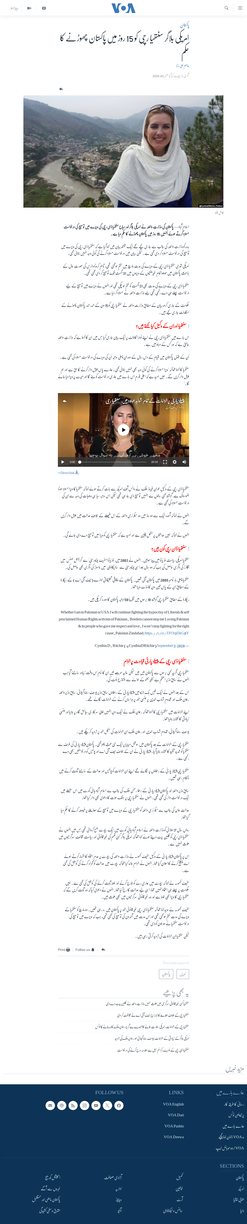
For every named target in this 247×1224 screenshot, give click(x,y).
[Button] (60, 89)
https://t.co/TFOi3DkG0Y (167, 633)
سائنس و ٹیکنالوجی (173, 1210)
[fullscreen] (165, 462)
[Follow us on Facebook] (119, 1105)
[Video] (29, 8)
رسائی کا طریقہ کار (234, 1104)
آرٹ (180, 1199)
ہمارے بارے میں (233, 1126)
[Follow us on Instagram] (84, 1105)
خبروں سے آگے (50, 1188)
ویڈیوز (119, 1199)
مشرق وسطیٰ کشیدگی (49, 1210)
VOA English (173, 1104)
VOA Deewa (174, 1137)
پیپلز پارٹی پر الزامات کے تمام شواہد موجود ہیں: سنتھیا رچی (145, 401)
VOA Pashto (174, 1126)
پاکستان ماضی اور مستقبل (46, 1199)
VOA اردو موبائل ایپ (230, 1148)
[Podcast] (61, 1105)
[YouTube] (43, 8)
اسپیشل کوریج (52, 1177)
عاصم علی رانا (182, 65)
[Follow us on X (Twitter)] (107, 1105)
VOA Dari (176, 1115)
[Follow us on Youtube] (96, 1105)
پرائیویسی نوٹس (236, 1115)
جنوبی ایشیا (238, 1199)
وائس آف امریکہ (173, 407)
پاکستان (184, 25)
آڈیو (120, 1210)
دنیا (242, 1210)
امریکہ (241, 1188)
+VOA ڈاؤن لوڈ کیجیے (231, 1137)
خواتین (179, 1188)
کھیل (179, 1177)
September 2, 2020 (171, 645)
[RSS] (73, 1105)
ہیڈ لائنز (15, 8)
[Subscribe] (50, 1105)
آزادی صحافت (113, 1177)
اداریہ (118, 1188)
